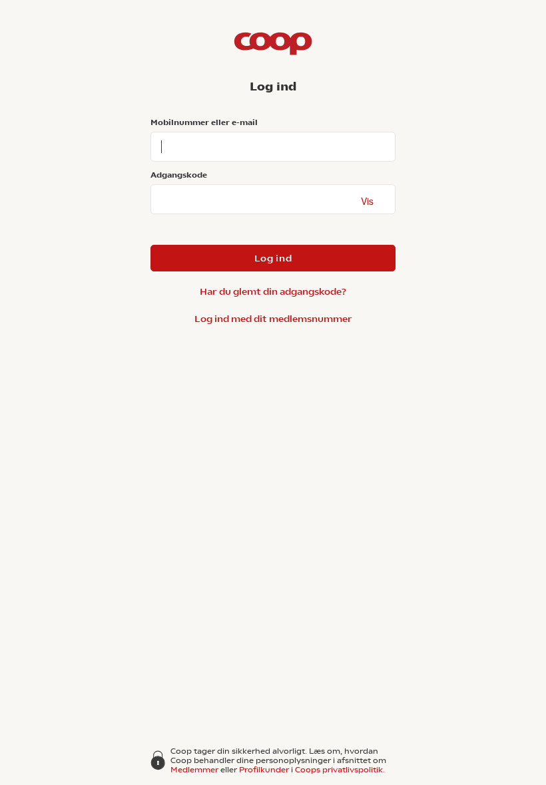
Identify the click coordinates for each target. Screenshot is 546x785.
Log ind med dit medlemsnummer (273, 318)
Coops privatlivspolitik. (340, 769)
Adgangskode (178, 175)
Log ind (273, 258)
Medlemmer (194, 769)
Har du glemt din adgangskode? (273, 291)
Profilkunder (264, 769)
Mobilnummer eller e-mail (204, 122)
